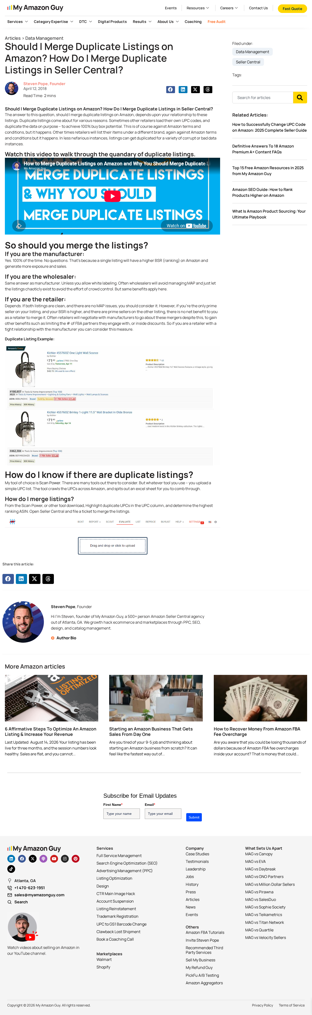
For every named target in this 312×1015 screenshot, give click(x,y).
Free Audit (217, 21)
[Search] (300, 97)
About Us (165, 21)
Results (139, 21)
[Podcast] (43, 859)
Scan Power (49, 482)
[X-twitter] (33, 859)
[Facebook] (22, 859)
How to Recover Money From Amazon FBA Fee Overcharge (257, 731)
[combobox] (262, 97)
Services (15, 21)
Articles (13, 38)
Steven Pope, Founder (44, 83)
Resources (196, 8)
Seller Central (248, 62)
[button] (170, 89)
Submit (194, 817)
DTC (83, 21)
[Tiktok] (11, 869)
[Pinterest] (75, 859)
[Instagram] (65, 859)
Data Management (44, 38)
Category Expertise (51, 21)
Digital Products (112, 21)
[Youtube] (54, 859)
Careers (227, 8)
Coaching (193, 21)
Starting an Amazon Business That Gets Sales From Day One (151, 731)
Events (171, 8)
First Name (112, 805)
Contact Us (258, 8)
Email (150, 805)
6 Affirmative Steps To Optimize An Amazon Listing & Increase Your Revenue (50, 731)
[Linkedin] (11, 859)
